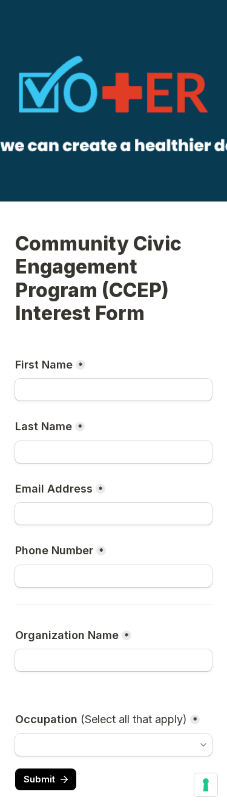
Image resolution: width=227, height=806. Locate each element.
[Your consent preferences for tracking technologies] (205, 784)
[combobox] (108, 745)
